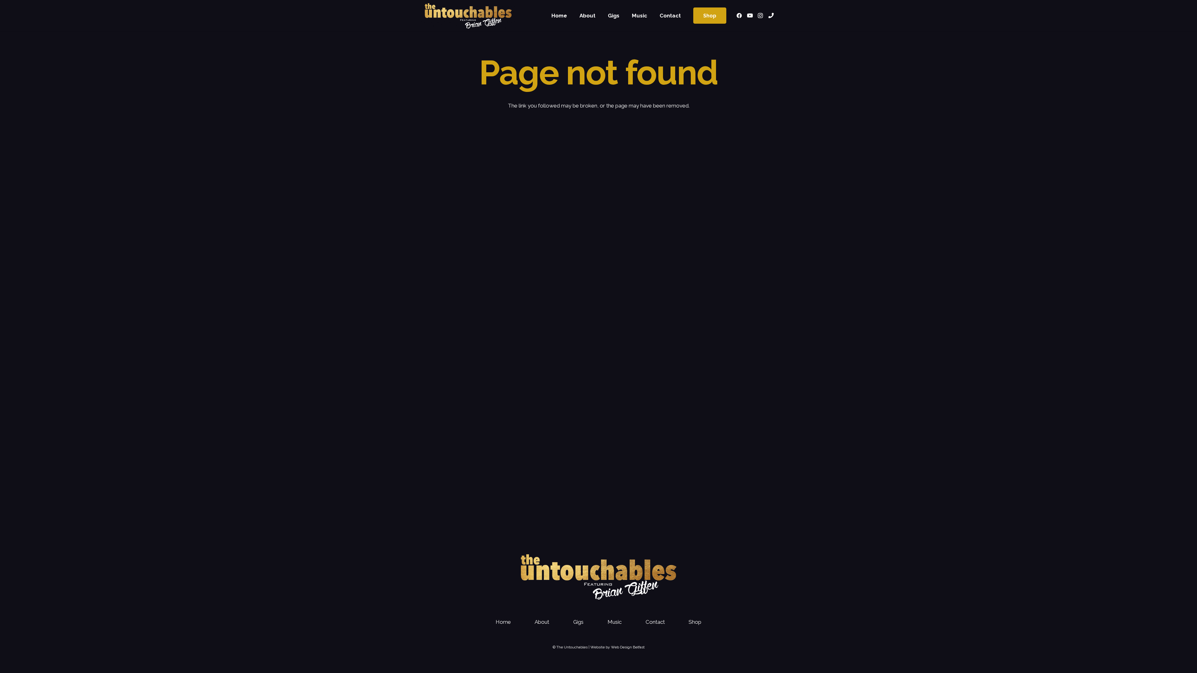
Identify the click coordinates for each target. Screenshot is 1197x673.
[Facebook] (739, 15)
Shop (695, 622)
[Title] (771, 15)
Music (615, 622)
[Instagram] (760, 15)
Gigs (578, 622)
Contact (655, 622)
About (542, 622)
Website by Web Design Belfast (617, 647)
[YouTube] (749, 15)
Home (503, 622)
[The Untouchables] (468, 16)
